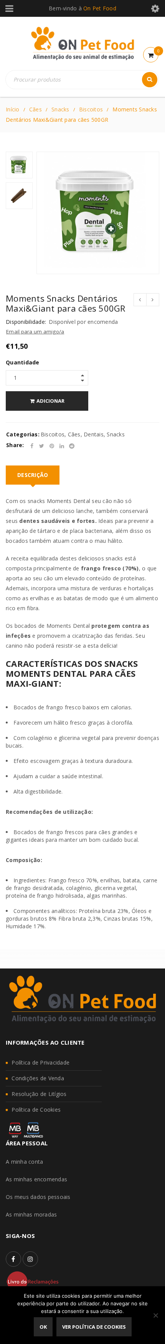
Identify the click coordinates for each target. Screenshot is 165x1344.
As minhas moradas (31, 1214)
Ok (43, 1326)
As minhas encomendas (36, 1179)
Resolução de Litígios (39, 1093)
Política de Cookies (36, 1109)
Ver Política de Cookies (94, 1326)
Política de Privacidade (40, 1062)
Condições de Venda (38, 1078)
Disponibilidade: (26, 321)
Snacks (60, 109)
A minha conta (24, 1161)
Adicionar (50, 400)
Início (13, 109)
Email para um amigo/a (35, 331)
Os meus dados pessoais (38, 1196)
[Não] (155, 1315)
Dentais (94, 434)
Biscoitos (91, 109)
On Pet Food (99, 8)
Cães (35, 109)
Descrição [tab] (32, 474)
